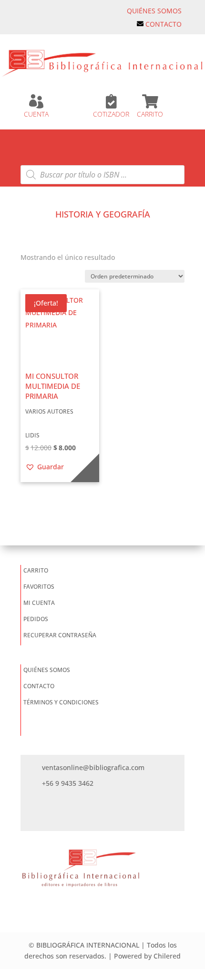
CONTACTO (163, 24)
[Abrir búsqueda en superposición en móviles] (102, 174)
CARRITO (150, 114)
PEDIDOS (35, 619)
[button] (44, 467)
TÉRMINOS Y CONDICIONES (61, 702)
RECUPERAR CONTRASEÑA (59, 635)
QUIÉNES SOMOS (154, 10)
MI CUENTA (39, 603)
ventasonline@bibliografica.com (93, 767)
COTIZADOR (111, 114)
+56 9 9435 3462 (67, 783)
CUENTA (36, 114)
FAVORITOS (38, 587)
